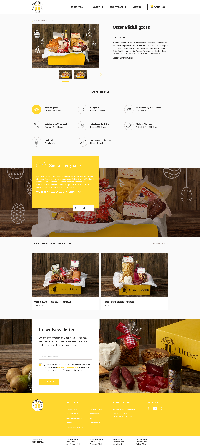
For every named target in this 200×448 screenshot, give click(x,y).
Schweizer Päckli (39, 442)
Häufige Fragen (96, 409)
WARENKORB (158, 6)
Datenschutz (95, 423)
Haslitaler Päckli (118, 442)
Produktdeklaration (74, 427)
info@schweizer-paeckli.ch (124, 409)
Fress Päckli (70, 442)
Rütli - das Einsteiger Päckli (119, 301)
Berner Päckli (118, 439)
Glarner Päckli (95, 442)
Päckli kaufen (73, 293)
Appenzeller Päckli (96, 439)
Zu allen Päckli (159, 243)
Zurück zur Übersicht (43, 21)
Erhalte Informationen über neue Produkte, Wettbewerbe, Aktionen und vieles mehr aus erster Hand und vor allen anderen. (63, 341)
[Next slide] (100, 74)
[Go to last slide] (75, 208)
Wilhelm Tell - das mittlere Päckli (52, 301)
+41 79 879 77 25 (120, 413)
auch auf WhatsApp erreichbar (123, 416)
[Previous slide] (30, 74)
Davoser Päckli (141, 439)
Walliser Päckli (141, 444)
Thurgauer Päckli (96, 444)
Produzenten (96, 7)
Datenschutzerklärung (67, 367)
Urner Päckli (117, 444)
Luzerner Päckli (141, 442)
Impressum (94, 413)
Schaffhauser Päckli (73, 444)
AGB (91, 418)
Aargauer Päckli (72, 439)
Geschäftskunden (118, 7)
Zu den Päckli (77, 7)
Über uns (137, 7)
